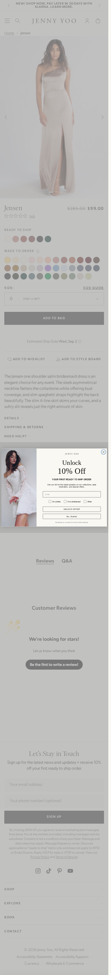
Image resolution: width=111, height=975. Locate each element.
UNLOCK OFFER (72, 509)
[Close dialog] (103, 451)
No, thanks (72, 516)
